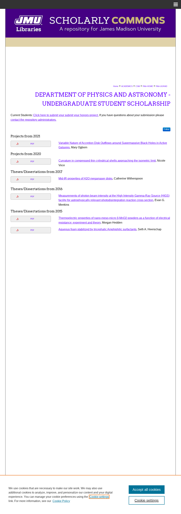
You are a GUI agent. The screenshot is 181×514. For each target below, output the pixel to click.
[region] (90, 494)
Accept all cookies (147, 490)
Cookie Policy (61, 500)
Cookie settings (99, 496)
